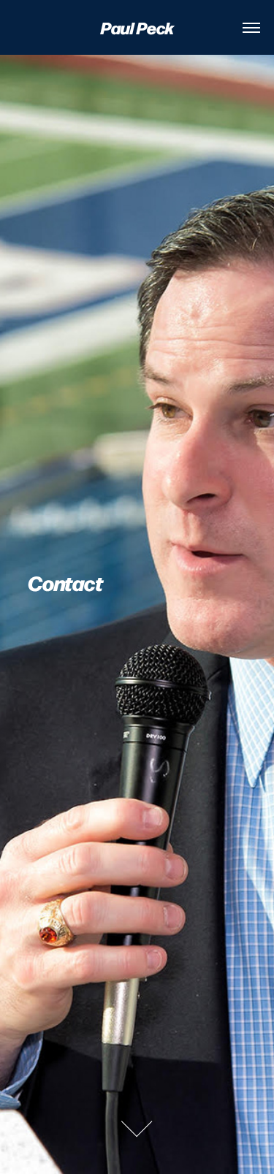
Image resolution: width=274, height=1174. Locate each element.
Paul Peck (137, 27)
